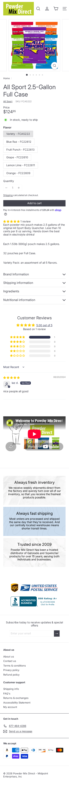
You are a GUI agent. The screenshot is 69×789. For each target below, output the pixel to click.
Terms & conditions (14, 665)
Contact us (9, 660)
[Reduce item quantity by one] (6, 188)
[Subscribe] (57, 633)
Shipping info (11, 688)
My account (10, 707)
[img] (11, 377)
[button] (11, 221)
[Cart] (55, 8)
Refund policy (11, 674)
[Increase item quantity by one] (19, 188)
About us (8, 656)
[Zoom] (54, 65)
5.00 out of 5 (44, 325)
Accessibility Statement (16, 702)
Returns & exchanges (15, 697)
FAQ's (6, 693)
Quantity (8, 181)
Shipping (8, 195)
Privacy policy (11, 670)
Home (6, 78)
